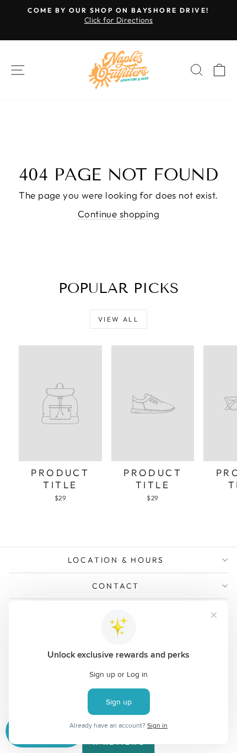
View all (118, 319)
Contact (116, 586)
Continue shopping (118, 214)
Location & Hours (116, 560)
